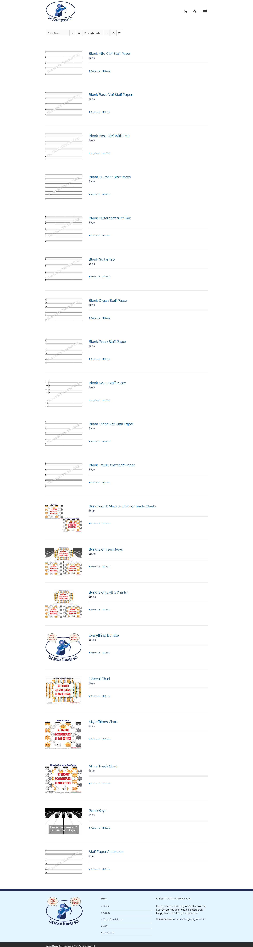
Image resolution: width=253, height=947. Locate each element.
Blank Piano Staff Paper (107, 341)
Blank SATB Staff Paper (107, 383)
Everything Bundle (104, 635)
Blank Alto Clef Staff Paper (110, 53)
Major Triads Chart (103, 722)
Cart (105, 926)
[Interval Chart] (63, 690)
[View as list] (119, 33)
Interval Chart (99, 679)
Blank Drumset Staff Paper (110, 177)
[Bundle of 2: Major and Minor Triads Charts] (63, 518)
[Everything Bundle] (63, 647)
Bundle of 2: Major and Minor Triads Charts (122, 506)
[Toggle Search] (194, 11)
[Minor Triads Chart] (63, 778)
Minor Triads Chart (103, 766)
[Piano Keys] (63, 821)
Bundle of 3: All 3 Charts (108, 592)
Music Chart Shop (112, 919)
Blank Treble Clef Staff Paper (112, 465)
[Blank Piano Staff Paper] (63, 352)
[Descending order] (79, 33)
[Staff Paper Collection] (63, 862)
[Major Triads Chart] (63, 734)
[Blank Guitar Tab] (63, 270)
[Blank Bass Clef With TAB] (63, 146)
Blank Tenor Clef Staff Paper (111, 424)
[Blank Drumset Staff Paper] (63, 187)
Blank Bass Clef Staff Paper (110, 94)
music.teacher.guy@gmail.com (188, 919)
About (106, 912)
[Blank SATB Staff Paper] (63, 393)
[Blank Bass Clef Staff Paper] (63, 105)
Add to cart (95, 71)
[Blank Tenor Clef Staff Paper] (63, 434)
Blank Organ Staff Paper (108, 300)
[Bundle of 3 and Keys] (63, 561)
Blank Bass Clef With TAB (109, 136)
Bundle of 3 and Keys (106, 549)
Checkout (108, 932)
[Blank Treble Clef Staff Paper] (63, 476)
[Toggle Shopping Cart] (185, 11)
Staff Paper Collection (106, 852)
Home (106, 906)
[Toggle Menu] (204, 11)
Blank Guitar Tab (102, 259)
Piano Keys (97, 810)
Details (107, 71)
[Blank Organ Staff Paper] (63, 311)
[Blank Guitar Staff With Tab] (63, 229)
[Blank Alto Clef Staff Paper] (63, 64)
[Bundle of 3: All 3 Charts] (63, 604)
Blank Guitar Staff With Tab (110, 218)
